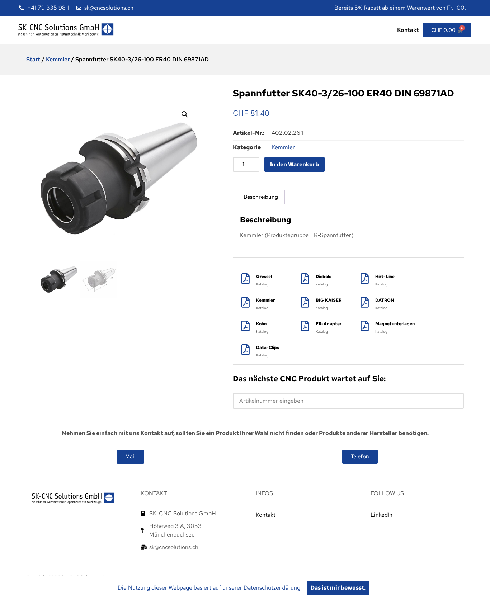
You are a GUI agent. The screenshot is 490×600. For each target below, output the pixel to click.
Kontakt (408, 30)
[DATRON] (364, 302)
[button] (184, 114)
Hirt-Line (385, 276)
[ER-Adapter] (305, 326)
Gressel (264, 276)
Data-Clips (267, 347)
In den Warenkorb (294, 164)
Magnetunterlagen (395, 324)
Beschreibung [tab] (261, 196)
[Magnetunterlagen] (364, 326)
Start (33, 59)
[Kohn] (245, 326)
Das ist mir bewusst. (338, 587)
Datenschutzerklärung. (273, 587)
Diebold (324, 276)
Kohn (261, 324)
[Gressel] (245, 278)
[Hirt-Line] (364, 278)
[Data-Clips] (245, 349)
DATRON (384, 300)
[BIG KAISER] (305, 302)
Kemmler (58, 59)
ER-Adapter (328, 324)
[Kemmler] (245, 302)
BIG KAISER (328, 300)
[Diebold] (305, 278)
